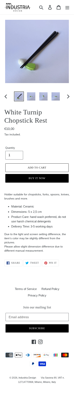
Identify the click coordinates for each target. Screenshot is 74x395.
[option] (19, 96)
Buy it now (37, 178)
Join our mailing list (37, 307)
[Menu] (67, 7)
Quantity (10, 147)
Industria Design (27, 377)
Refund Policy (50, 289)
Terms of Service (26, 289)
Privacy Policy (37, 295)
